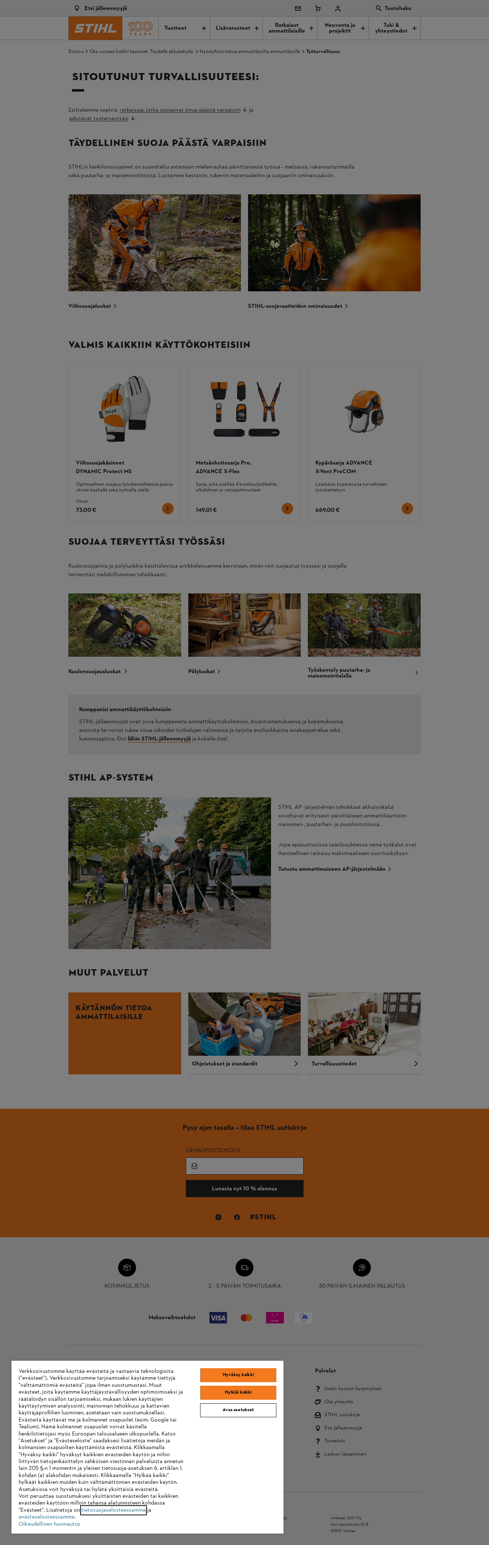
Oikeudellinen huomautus (49, 1524)
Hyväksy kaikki (238, 1375)
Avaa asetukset (238, 1410)
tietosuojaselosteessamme (113, 1510)
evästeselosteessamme (46, 1517)
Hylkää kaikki (238, 1392)
